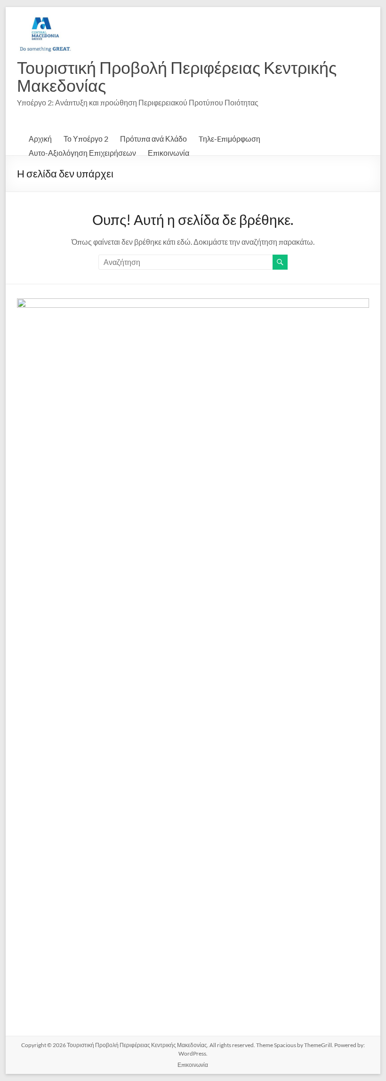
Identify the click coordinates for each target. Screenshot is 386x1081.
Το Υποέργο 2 (86, 138)
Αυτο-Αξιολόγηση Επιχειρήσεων (82, 152)
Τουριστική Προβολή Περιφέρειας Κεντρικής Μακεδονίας (177, 76)
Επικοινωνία (168, 152)
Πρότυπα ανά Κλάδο (153, 138)
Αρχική (40, 138)
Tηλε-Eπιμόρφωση (229, 138)
